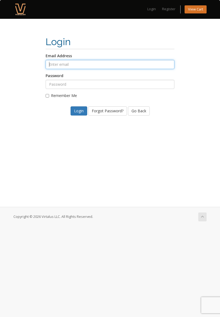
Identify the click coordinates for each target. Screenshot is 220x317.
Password (54, 75)
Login (151, 9)
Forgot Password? (107, 110)
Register (168, 9)
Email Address (59, 55)
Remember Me (64, 95)
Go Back (138, 110)
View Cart (195, 9)
